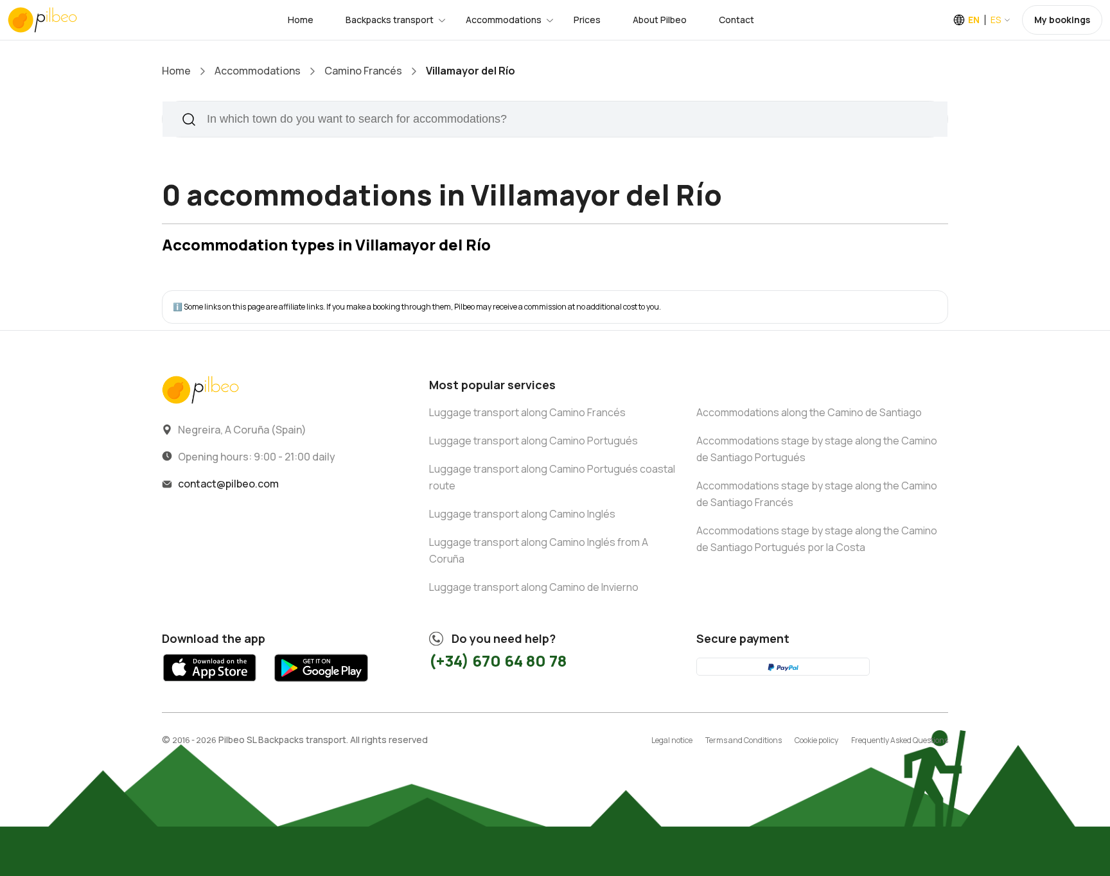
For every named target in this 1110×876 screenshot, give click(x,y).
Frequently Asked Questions (899, 740)
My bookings (1062, 19)
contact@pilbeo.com (228, 484)
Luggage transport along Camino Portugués (533, 441)
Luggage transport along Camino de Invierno (534, 587)
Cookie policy (816, 740)
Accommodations (504, 19)
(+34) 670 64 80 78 (498, 660)
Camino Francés (363, 71)
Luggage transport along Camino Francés (527, 412)
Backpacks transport (390, 19)
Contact (736, 19)
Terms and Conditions (743, 740)
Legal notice (671, 740)
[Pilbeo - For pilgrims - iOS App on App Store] (210, 685)
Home (300, 19)
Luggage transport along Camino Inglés (522, 514)
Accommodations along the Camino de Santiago (809, 412)
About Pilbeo (660, 19)
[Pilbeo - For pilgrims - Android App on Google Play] (321, 685)
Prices (587, 19)
